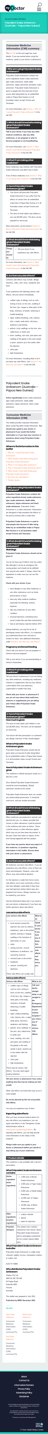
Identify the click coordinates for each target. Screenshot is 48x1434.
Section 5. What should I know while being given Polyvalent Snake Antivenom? (22, 265)
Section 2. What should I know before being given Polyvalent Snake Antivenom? (23, 150)
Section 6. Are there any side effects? (25, 642)
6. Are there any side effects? (17, 477)
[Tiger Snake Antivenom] (14, 1323)
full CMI (12, 53)
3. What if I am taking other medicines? (21, 465)
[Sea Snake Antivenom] (14, 1345)
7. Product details (13, 480)
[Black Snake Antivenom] (31, 1323)
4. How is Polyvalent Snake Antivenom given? (24, 468)
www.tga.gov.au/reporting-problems (19, 1130)
